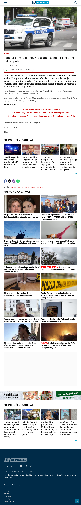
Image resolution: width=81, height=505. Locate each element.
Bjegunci (20, 187)
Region (6, 54)
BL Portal (6, 493)
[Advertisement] (42, 369)
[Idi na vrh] (77, 501)
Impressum (7, 496)
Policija (26, 187)
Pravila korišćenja (9, 501)
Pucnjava (39, 187)
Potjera (32, 187)
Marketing (7, 499)
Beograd (13, 187)
